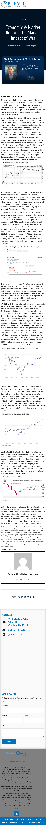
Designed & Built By (20, 823)
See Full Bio (21, 579)
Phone (26, 715)
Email (5, 715)
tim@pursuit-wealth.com (19, 630)
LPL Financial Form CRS (16, 761)
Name (5, 706)
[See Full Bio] (28, 579)
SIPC (29, 774)
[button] (42, 4)
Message (5, 726)
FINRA (23, 774)
